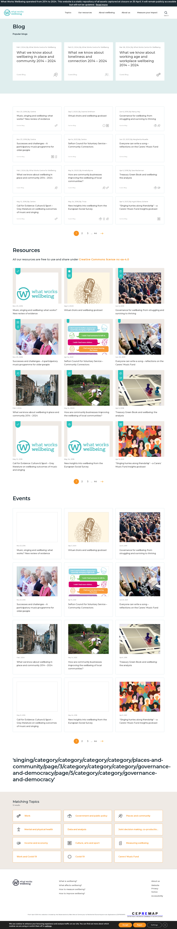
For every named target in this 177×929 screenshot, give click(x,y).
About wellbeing (107, 12)
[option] (37, 61)
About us (126, 12)
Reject (139, 925)
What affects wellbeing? (70, 885)
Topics (68, 12)
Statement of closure (34, 52)
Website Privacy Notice (155, 888)
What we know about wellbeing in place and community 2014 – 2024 (139, 57)
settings (48, 926)
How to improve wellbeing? (72, 893)
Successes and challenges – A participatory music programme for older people (35, 146)
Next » (101, 233)
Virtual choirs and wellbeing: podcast (87, 116)
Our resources (85, 12)
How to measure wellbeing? (72, 889)
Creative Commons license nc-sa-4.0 (104, 259)
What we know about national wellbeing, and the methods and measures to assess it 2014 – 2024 (87, 61)
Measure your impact (147, 12)
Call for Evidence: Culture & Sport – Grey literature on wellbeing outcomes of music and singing (37, 209)
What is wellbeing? (68, 881)
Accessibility (157, 896)
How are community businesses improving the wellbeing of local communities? (85, 177)
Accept (125, 925)
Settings (154, 925)
